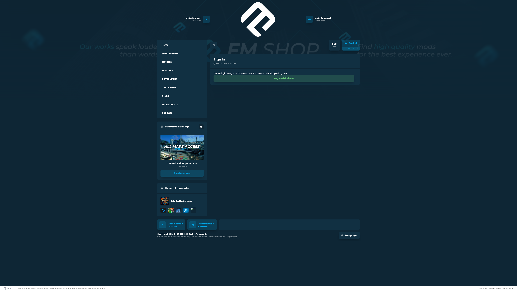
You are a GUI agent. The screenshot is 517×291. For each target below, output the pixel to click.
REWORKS (167, 70)
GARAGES (167, 113)
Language (351, 235)
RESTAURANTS (170, 104)
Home (165, 44)
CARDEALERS (169, 87)
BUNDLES (167, 62)
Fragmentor (231, 236)
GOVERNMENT (169, 79)
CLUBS (165, 96)
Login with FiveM (284, 78)
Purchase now (182, 173)
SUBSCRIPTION (170, 53)
